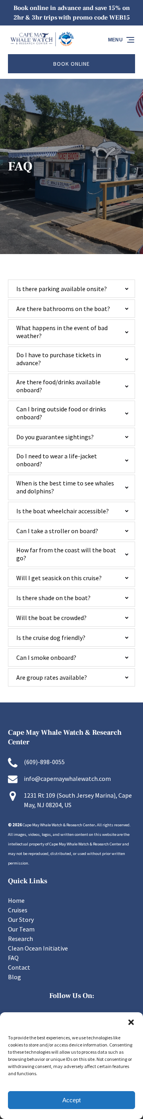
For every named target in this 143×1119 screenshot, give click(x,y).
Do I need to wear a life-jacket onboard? (56, 460)
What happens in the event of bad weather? (62, 332)
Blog (14, 977)
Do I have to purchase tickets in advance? (58, 359)
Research (20, 939)
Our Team (21, 929)
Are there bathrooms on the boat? (63, 309)
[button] (131, 1022)
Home (16, 900)
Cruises (17, 910)
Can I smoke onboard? (46, 657)
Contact (19, 967)
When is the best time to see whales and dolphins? (65, 487)
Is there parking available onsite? (61, 289)
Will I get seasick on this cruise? (59, 578)
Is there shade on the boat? (53, 598)
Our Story (21, 919)
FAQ (13, 958)
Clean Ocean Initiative (38, 948)
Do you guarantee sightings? (55, 437)
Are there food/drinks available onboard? (58, 386)
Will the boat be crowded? (51, 618)
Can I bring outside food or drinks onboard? (61, 413)
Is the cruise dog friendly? (50, 638)
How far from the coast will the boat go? (66, 554)
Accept (71, 1100)
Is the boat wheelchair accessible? (62, 511)
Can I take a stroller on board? (57, 531)
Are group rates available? (51, 677)
